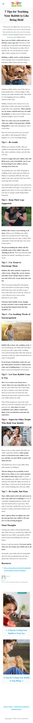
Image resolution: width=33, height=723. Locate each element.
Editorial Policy (16, 709)
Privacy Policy (8, 706)
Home (3, 582)
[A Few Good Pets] (16, 3)
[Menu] (3, 4)
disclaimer (11, 37)
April (9, 576)
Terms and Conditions (21, 706)
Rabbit (3, 580)
